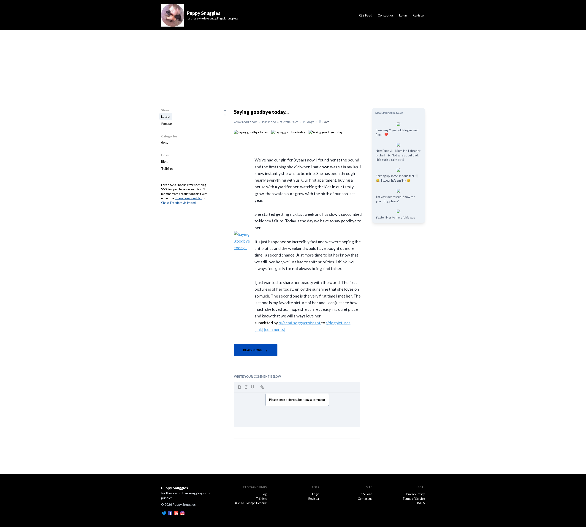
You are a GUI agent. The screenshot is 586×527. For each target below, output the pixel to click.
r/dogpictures (338, 322)
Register (418, 15)
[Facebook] (170, 513)
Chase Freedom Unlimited (178, 203)
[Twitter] (164, 513)
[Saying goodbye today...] (252, 132)
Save (325, 122)
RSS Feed (365, 15)
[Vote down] (225, 115)
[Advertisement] (293, 65)
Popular (166, 124)
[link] (259, 329)
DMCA (420, 503)
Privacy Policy (415, 494)
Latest (166, 116)
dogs (164, 142)
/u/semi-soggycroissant (300, 322)
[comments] (274, 329)
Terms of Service (414, 498)
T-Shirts (167, 168)
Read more (253, 350)
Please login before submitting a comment (297, 399)
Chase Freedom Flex (188, 198)
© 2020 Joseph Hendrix (250, 503)
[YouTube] (176, 513)
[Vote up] (225, 110)
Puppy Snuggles (174, 488)
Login (403, 15)
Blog (164, 161)
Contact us (386, 15)
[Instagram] (182, 513)
